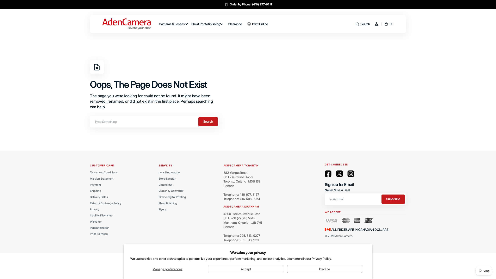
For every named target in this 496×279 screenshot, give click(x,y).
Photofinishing (168, 203)
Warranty (95, 221)
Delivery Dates (99, 197)
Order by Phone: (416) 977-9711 (251, 4)
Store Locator (167, 178)
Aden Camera (343, 236)
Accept (246, 269)
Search (208, 121)
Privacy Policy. (322, 259)
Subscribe (393, 199)
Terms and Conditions (104, 172)
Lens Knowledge (169, 172)
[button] (362, 24)
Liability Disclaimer (101, 215)
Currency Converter (171, 190)
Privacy (94, 209)
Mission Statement (101, 178)
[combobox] (154, 121)
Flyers (162, 209)
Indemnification (99, 227)
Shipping (95, 190)
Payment (95, 184)
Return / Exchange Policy (105, 203)
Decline (324, 269)
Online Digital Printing (172, 197)
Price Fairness (99, 233)
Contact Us (165, 184)
